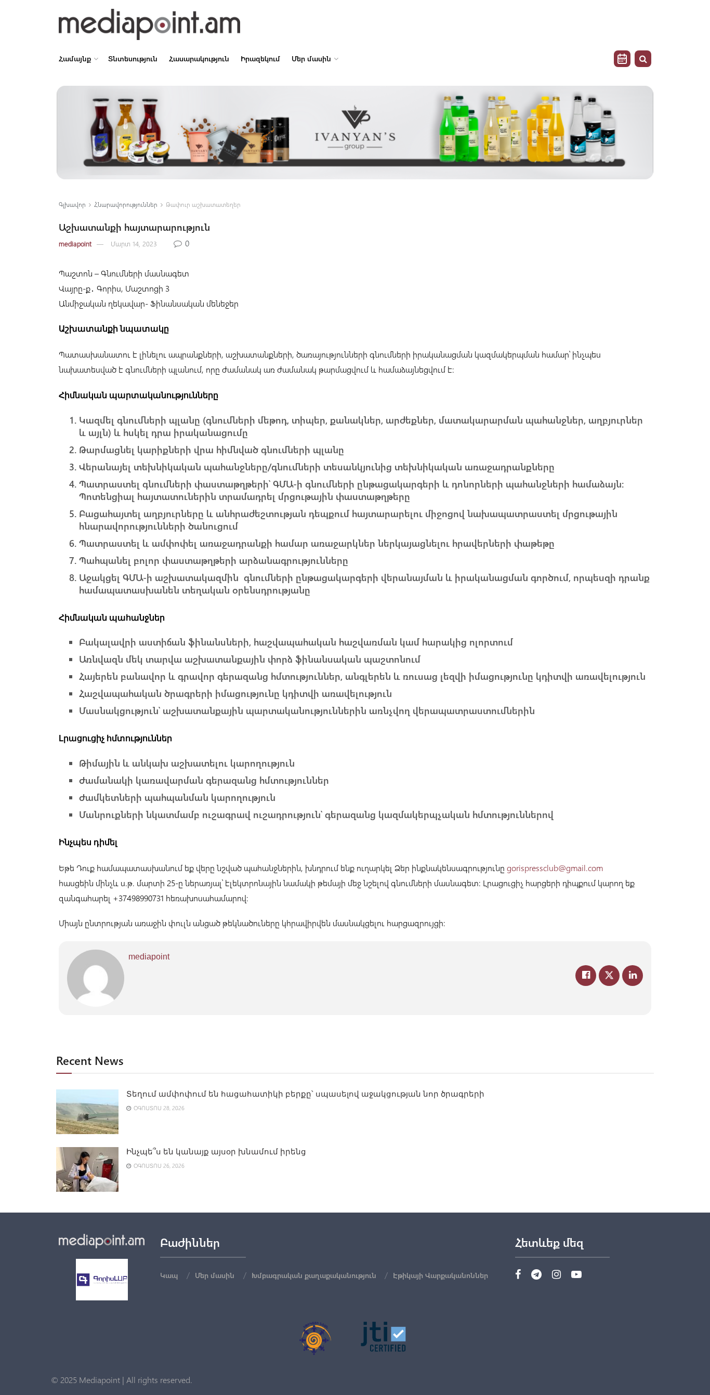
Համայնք (75, 58)
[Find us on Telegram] (536, 1275)
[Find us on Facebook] (518, 1275)
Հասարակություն (199, 58)
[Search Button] (643, 58)
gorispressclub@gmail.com (555, 867)
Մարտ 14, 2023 (134, 243)
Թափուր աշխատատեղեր (203, 204)
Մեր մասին (311, 58)
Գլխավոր (72, 204)
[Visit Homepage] (149, 24)
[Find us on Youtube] (576, 1275)
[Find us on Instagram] (556, 1275)
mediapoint (75, 243)
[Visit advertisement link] (355, 132)
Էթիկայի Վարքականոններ (440, 1275)
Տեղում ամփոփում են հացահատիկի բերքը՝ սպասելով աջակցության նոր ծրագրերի (305, 1094)
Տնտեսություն (132, 58)
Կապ (169, 1275)
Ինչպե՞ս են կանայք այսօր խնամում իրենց (216, 1152)
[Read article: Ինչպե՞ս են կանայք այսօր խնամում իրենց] (87, 1169)
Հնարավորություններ (125, 204)
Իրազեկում (260, 58)
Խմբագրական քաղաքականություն (314, 1275)
